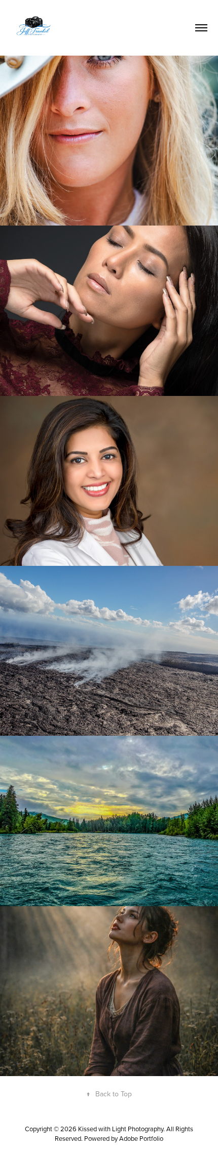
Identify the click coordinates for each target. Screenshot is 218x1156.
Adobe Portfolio (141, 1138)
